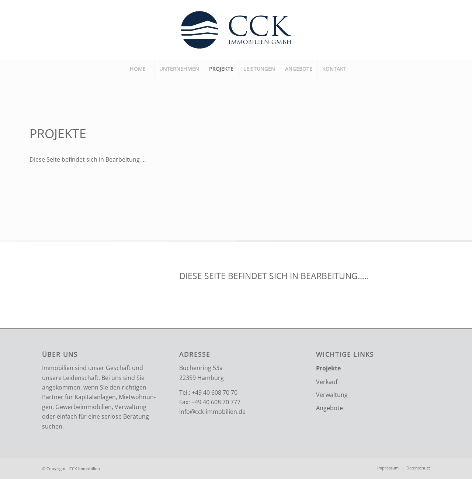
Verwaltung (332, 395)
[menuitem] (137, 69)
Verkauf (326, 382)
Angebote (329, 408)
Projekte (328, 368)
